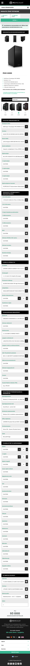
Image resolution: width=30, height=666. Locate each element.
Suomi (16, 656)
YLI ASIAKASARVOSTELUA (15, 613)
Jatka (15, 20)
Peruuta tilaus (15, 652)
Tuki (2, 645)
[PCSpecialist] (16, 3)
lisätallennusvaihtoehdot (10, 212)
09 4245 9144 (11, 632)
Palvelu (3, 649)
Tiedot (3, 641)
